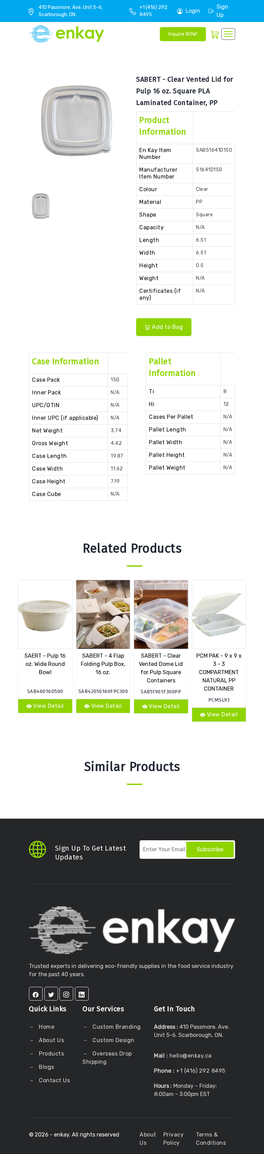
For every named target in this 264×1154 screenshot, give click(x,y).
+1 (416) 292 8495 (201, 1071)
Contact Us (53, 1080)
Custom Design (112, 1040)
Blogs (46, 1067)
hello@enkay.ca (190, 1055)
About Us (50, 1040)
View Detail (48, 706)
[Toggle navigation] (228, 34)
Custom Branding (116, 1027)
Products (51, 1053)
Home (46, 1027)
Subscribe (210, 849)
